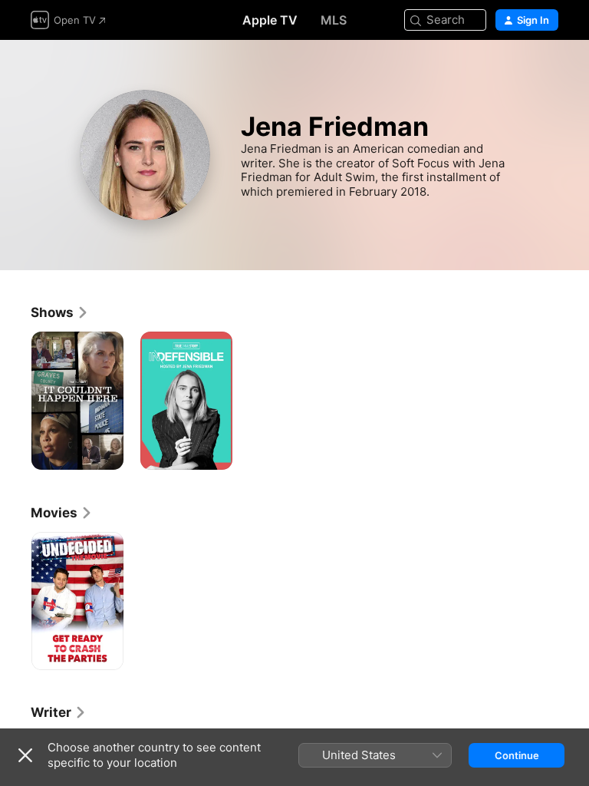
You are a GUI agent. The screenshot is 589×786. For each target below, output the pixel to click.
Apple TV (270, 20)
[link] (60, 312)
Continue (517, 755)
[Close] (25, 755)
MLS (334, 20)
